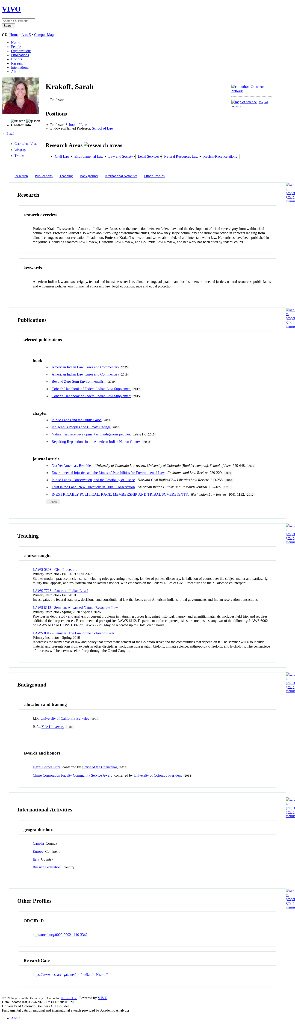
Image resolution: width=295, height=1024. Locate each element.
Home (13, 35)
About (15, 72)
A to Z (26, 35)
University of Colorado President (158, 775)
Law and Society (120, 156)
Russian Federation (47, 867)
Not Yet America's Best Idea (72, 466)
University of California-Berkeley (65, 718)
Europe (38, 851)
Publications (20, 55)
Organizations (21, 51)
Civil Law (62, 156)
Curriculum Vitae (26, 143)
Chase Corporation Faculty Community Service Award (72, 775)
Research (17, 63)
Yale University (52, 727)
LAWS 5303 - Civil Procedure (55, 569)
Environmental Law (88, 156)
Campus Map (44, 35)
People (16, 47)
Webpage (20, 149)
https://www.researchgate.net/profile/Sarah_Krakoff (70, 975)
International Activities (121, 176)
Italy (36, 859)
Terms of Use (69, 998)
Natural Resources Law (181, 156)
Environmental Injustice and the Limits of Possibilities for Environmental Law (108, 473)
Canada (38, 843)
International (20, 67)
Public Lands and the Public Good (77, 420)
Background (89, 176)
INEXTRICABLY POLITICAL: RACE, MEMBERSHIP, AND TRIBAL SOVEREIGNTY (120, 494)
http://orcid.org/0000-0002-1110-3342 (60, 935)
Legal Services (148, 156)
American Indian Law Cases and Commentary (85, 367)
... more (53, 501)
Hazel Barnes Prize (47, 767)
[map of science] (244, 102)
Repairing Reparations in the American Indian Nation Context (97, 442)
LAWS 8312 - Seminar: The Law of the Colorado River (73, 633)
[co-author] (240, 87)
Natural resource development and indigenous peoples (91, 434)
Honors (16, 59)
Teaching (66, 176)
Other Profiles (154, 176)
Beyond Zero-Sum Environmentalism (79, 381)
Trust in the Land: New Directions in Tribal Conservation (93, 487)
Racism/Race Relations (220, 156)
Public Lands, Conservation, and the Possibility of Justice (93, 480)
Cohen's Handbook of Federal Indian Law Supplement (91, 389)
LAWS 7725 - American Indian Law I (60, 591)
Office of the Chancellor (99, 767)
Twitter (19, 155)
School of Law (76, 125)
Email (10, 133)
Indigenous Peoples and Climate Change (81, 427)
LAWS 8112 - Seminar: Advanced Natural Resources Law (75, 608)
